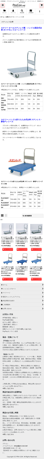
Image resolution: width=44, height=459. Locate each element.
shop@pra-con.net (20, 446)
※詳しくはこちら (25, 329)
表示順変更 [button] (28, 216)
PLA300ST (5, 203)
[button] (3, 6)
